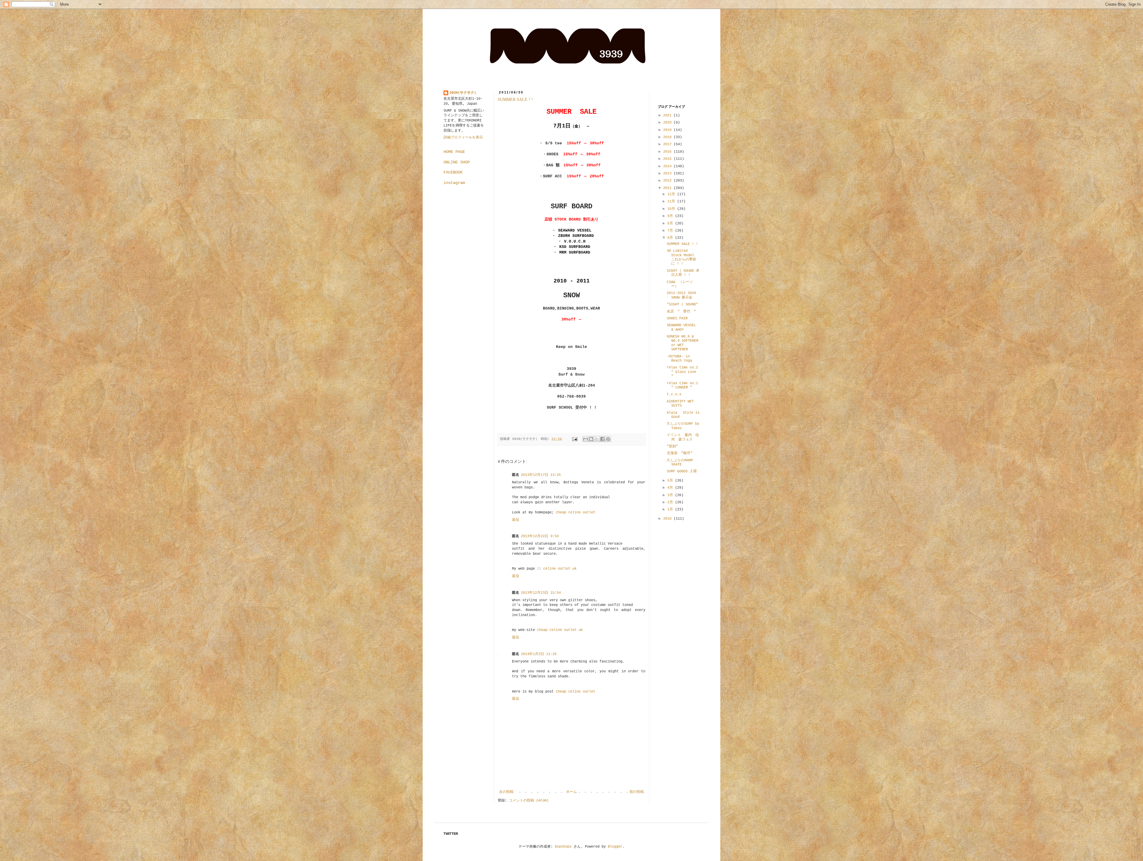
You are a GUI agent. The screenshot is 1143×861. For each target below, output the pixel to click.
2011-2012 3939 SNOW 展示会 (681, 295)
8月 (671, 223)
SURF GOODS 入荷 (682, 471)
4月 (671, 488)
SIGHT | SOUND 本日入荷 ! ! (683, 273)
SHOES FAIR (677, 318)
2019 (668, 130)
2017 (668, 144)
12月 (672, 194)
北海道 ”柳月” (679, 453)
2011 (668, 188)
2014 (668, 166)
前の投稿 (637, 792)
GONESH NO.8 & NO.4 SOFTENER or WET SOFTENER (682, 343)
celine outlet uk (560, 569)
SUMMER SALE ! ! (515, 99)
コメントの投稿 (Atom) (529, 801)
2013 (668, 173)
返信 (515, 520)
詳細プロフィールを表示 (463, 137)
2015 (668, 159)
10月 (672, 209)
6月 (671, 238)
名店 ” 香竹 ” (681, 312)
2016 (668, 152)
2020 (668, 123)
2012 (668, 181)
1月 (671, 509)
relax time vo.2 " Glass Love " (682, 371)
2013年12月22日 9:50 (540, 536)
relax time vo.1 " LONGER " (682, 385)
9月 (671, 216)
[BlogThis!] (591, 439)
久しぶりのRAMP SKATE (680, 462)
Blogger (615, 847)
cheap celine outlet (575, 512)
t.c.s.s (674, 394)
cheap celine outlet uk (560, 630)
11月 (672, 201)
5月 (671, 481)
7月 (671, 231)
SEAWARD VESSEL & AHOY (681, 327)
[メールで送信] (585, 439)
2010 (668, 519)
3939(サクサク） (463, 93)
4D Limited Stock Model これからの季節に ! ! (681, 257)
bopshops (563, 847)
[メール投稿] (575, 439)
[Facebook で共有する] (602, 439)
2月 (671, 502)
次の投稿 (506, 792)
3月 (671, 495)
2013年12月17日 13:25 (541, 475)
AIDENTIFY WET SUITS (680, 403)
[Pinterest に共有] (608, 439)
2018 (668, 137)
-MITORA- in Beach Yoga (679, 358)
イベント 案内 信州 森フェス (683, 437)
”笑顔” (672, 446)
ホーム (571, 792)
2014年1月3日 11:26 (539, 654)
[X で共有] (597, 439)
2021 (668, 115)
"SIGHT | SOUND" (682, 304)
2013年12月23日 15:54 (541, 593)
